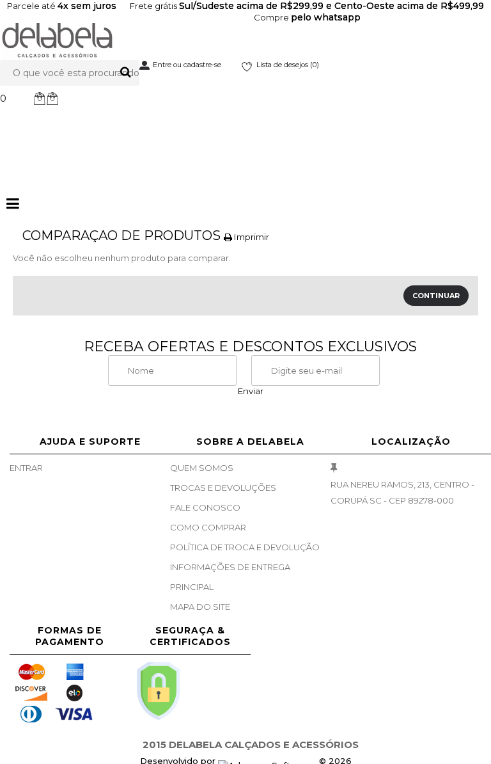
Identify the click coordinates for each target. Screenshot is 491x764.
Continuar (436, 295)
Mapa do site (200, 606)
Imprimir (250, 237)
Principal (192, 587)
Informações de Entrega (230, 567)
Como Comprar (208, 527)
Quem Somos (201, 468)
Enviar (250, 391)
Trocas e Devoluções (223, 487)
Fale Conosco (205, 507)
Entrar (26, 468)
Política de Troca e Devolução (245, 547)
